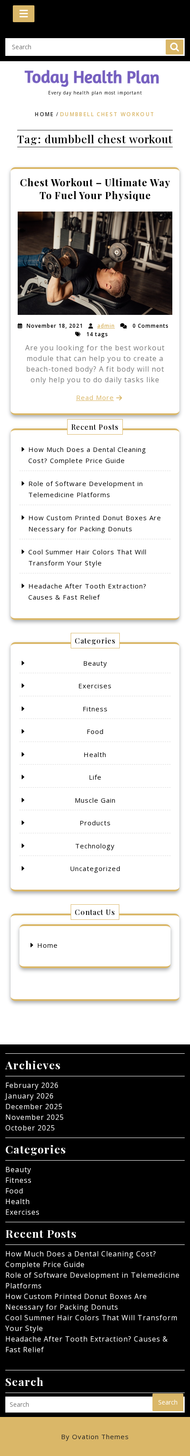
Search (174, 47)
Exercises (95, 685)
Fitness (95, 708)
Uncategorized (95, 868)
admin (106, 326)
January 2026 (29, 1096)
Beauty (95, 663)
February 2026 (32, 1085)
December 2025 (34, 1106)
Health (95, 754)
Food (95, 731)
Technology (95, 845)
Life (95, 777)
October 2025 (30, 1128)
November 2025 (34, 1117)
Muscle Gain (95, 800)
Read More (95, 397)
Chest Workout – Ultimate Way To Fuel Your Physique (95, 188)
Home (44, 114)
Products (95, 822)
